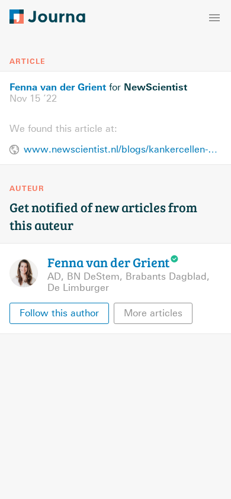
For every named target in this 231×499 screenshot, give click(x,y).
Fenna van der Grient (57, 87)
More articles (153, 313)
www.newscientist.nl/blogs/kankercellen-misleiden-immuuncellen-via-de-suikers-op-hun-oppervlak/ (123, 149)
